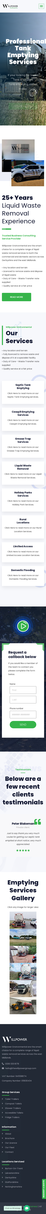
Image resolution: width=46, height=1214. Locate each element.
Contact (9, 1152)
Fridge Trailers (12, 1117)
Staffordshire (11, 1182)
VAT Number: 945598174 (14, 1076)
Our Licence (11, 1142)
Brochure (9, 1138)
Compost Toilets (13, 1103)
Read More (16, 297)
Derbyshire (10, 1177)
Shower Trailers (13, 1108)
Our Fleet (9, 1147)
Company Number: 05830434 (17, 1080)
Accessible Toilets (14, 1112)
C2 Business (31, 1206)
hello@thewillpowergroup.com (20, 1068)
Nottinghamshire (13, 1186)
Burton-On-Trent (14, 1168)
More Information (23, 95)
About (8, 1133)
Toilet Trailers (12, 1099)
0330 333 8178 (12, 1063)
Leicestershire (12, 1173)
